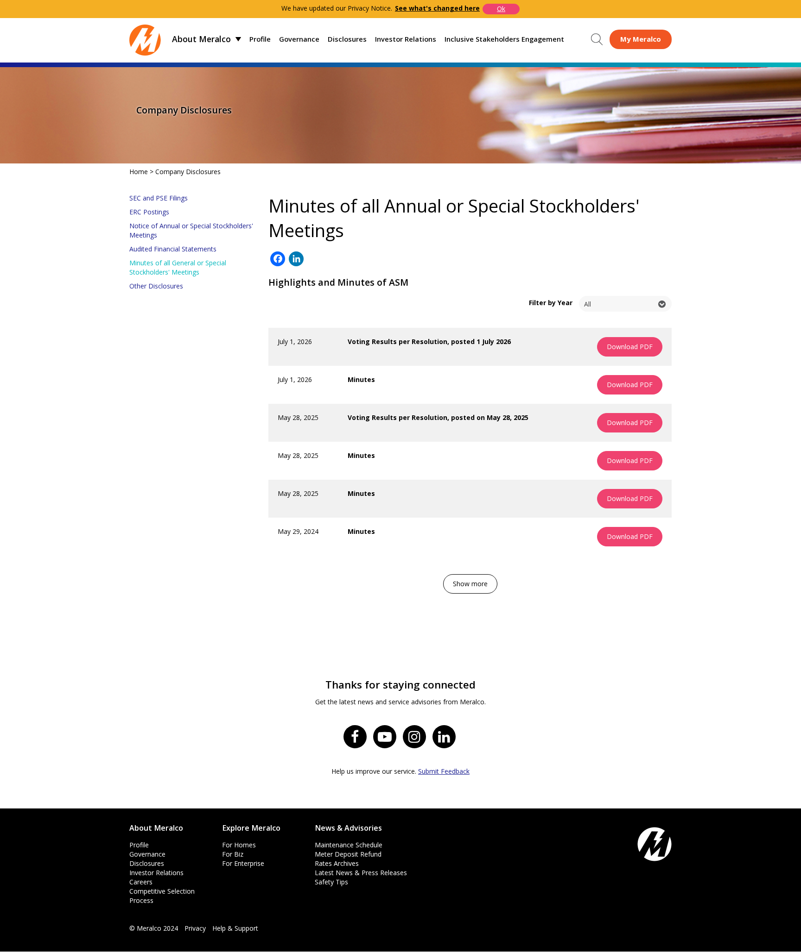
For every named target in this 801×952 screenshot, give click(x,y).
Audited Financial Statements (172, 248)
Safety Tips (331, 881)
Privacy (195, 928)
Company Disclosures (188, 171)
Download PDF (630, 346)
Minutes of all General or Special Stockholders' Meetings (177, 267)
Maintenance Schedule (348, 844)
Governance (299, 39)
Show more (470, 583)
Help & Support (235, 928)
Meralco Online (641, 39)
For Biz (232, 854)
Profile (260, 39)
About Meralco (201, 38)
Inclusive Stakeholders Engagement (504, 39)
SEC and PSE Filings (158, 198)
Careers (141, 881)
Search (597, 39)
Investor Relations (405, 39)
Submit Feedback (444, 771)
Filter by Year (550, 302)
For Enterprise (243, 863)
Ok (501, 8)
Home (138, 171)
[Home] (145, 39)
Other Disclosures (156, 286)
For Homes (239, 844)
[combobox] (625, 304)
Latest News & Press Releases (361, 872)
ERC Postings (149, 211)
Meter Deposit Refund (348, 854)
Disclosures (347, 39)
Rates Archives (337, 863)
